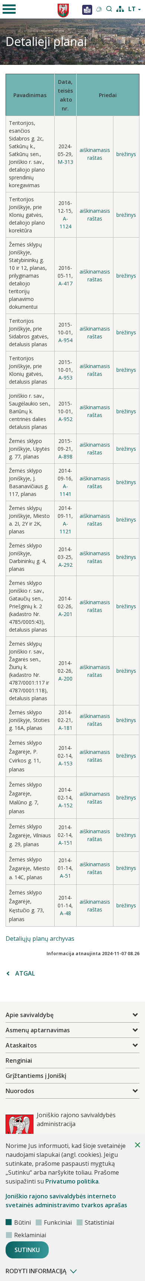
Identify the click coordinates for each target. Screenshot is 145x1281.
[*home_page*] (87, 9)
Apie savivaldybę (30, 1015)
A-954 (65, 340)
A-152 (65, 805)
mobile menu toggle (9, 9)
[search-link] (109, 9)
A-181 (65, 727)
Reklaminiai (30, 1235)
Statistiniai (99, 1222)
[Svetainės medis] (120, 8)
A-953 (65, 377)
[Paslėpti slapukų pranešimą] (137, 1145)
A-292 (65, 564)
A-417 (65, 283)
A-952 (65, 419)
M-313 (65, 161)
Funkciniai (58, 1222)
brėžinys (126, 154)
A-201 (65, 614)
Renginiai (19, 1060)
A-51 (65, 875)
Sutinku (27, 1250)
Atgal (25, 973)
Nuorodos (20, 1091)
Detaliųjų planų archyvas (40, 938)
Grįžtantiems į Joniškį (36, 1076)
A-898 (65, 456)
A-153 (65, 763)
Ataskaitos (21, 1045)
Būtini (22, 1222)
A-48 (65, 913)
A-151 (65, 842)
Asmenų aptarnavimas (38, 1030)
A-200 (65, 678)
